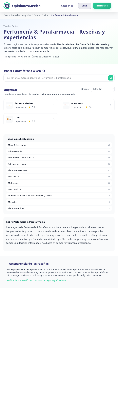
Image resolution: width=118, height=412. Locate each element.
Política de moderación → (19, 280)
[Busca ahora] (110, 77)
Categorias (67, 5)
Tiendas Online (10, 26)
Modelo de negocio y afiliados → (50, 280)
